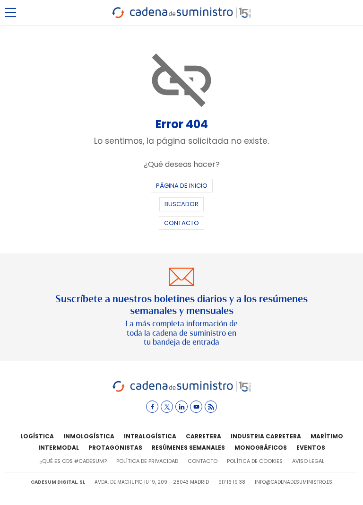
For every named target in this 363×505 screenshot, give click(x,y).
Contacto (181, 222)
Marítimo (327, 436)
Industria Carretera (266, 436)
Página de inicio (181, 185)
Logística (37, 436)
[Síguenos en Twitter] (167, 406)
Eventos (310, 448)
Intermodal (58, 448)
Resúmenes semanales (188, 448)
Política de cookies (255, 461)
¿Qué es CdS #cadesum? (73, 461)
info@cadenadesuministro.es (293, 482)
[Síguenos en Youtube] (196, 406)
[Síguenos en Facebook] (152, 406)
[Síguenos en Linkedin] (181, 406)
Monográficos (260, 448)
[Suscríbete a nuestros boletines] (181, 307)
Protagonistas (115, 448)
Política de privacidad (147, 461)
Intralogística (150, 436)
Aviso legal (308, 461)
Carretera (203, 436)
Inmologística (88, 436)
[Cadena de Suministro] (181, 390)
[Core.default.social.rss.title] (210, 406)
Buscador (181, 204)
